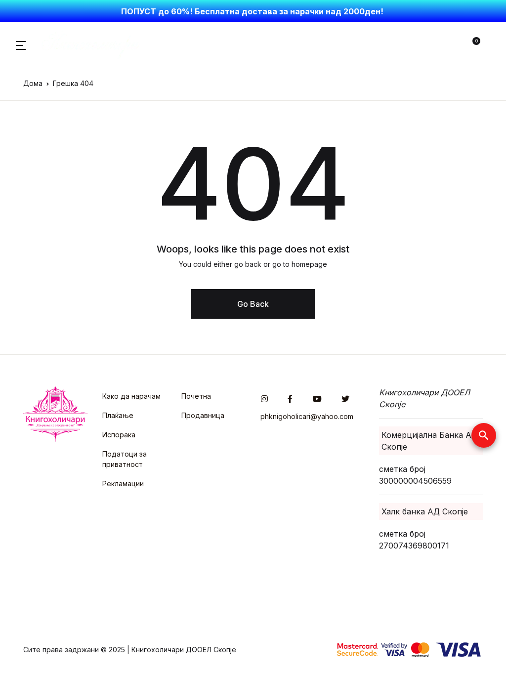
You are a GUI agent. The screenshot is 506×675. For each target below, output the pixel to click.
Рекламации (123, 483)
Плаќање (117, 415)
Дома (32, 83)
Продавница (202, 415)
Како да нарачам (131, 396)
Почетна (196, 396)
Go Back (253, 304)
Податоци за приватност (124, 459)
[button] (21, 44)
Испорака (118, 434)
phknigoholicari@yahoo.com (306, 416)
